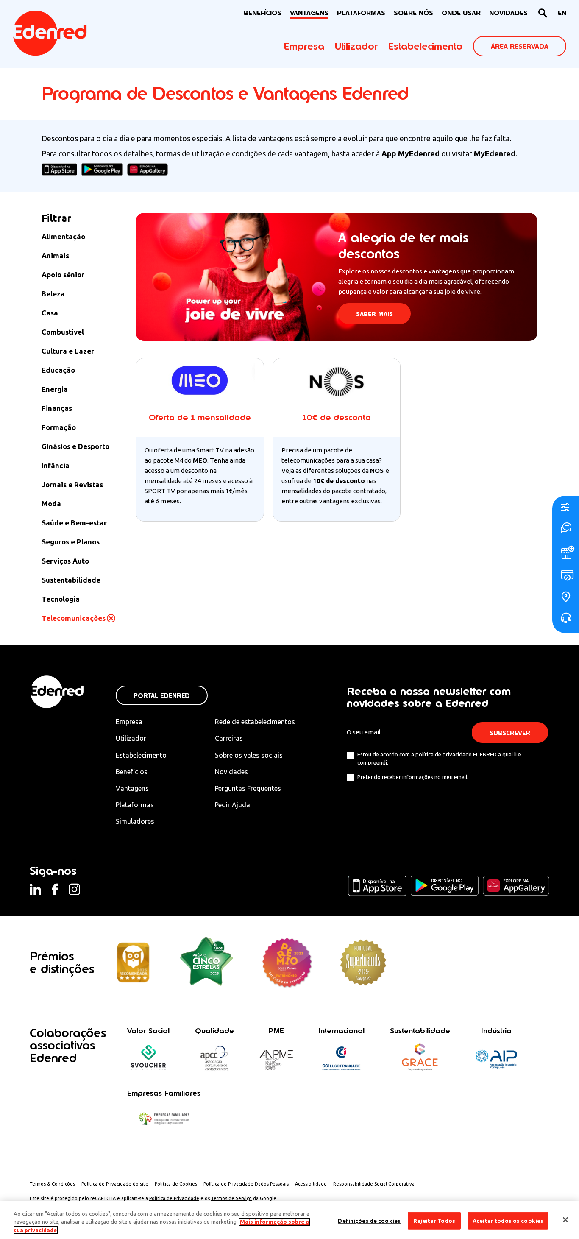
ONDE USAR (461, 12)
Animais (55, 255)
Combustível (63, 332)
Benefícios (132, 772)
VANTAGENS (309, 12)
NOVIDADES (508, 12)
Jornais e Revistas (72, 484)
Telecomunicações (74, 618)
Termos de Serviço (231, 1198)
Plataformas (361, 12)
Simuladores (135, 821)
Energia (55, 389)
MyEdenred (494, 153)
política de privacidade (443, 754)
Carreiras (229, 738)
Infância (56, 465)
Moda (51, 504)
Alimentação (63, 236)
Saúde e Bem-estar (74, 523)
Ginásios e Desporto (75, 446)
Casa (50, 313)
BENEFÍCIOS (262, 12)
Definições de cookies (369, 1220)
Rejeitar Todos (434, 1220)
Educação (58, 370)
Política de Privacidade (174, 1198)
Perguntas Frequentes (248, 788)
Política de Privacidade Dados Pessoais (246, 1183)
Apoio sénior (63, 275)
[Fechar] (565, 1219)
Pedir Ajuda (232, 805)
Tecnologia (61, 599)
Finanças (57, 408)
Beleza (53, 294)
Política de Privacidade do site (114, 1183)
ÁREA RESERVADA (519, 46)
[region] (289, 1220)
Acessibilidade (311, 1183)
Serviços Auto (65, 561)
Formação (59, 427)
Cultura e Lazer (68, 351)
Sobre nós (413, 12)
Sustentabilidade (71, 580)
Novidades (231, 772)
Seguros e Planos (71, 542)
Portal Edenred (162, 696)
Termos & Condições (52, 1183)
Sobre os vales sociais (249, 755)
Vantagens (132, 788)
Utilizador (356, 46)
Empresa (304, 46)
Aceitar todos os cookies (508, 1220)
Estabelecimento (425, 46)
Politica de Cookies (176, 1183)
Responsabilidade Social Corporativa (374, 1183)
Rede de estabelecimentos (255, 722)
